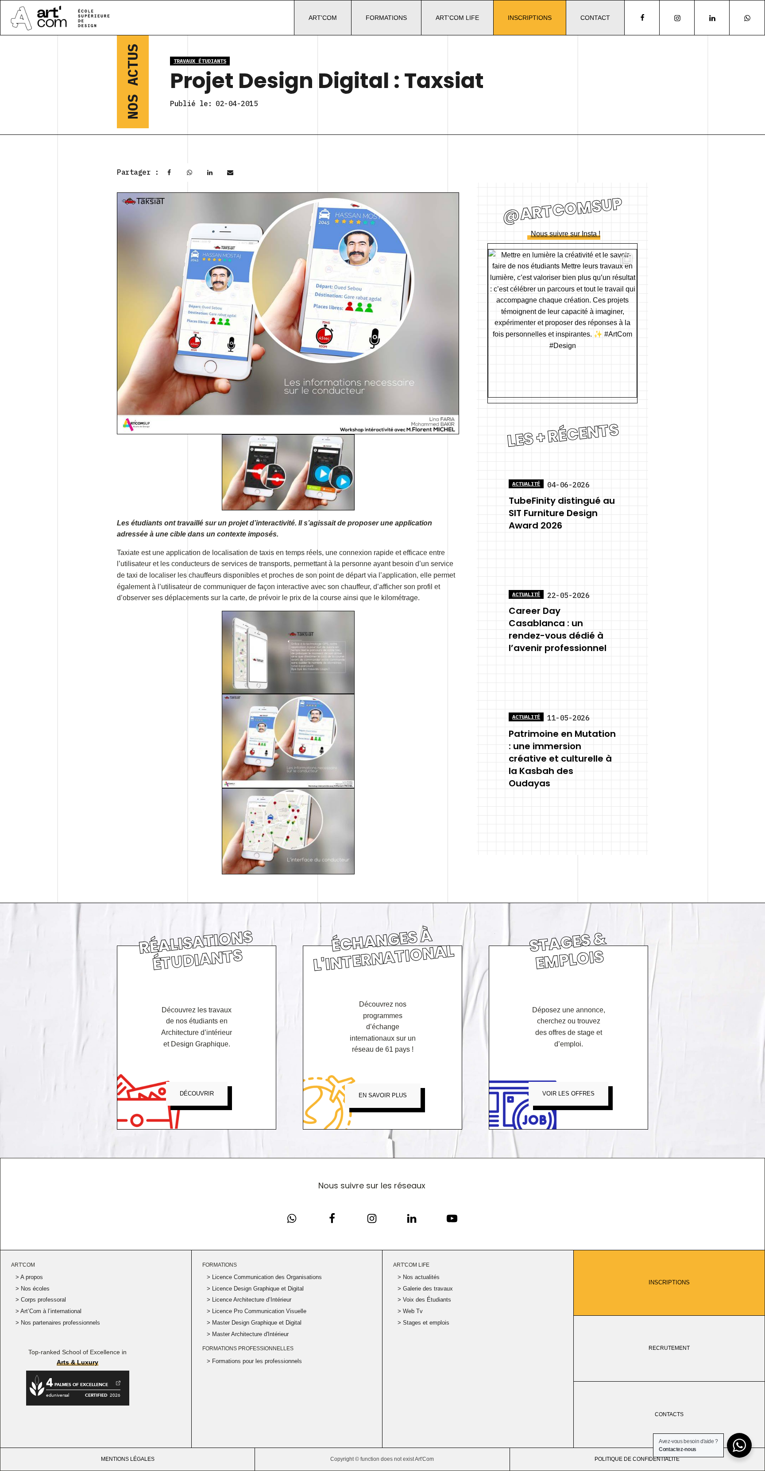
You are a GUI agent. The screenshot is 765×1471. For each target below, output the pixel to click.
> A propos (29, 1277)
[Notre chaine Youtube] (452, 1218)
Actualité (526, 483)
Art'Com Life (457, 17)
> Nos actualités (419, 1277)
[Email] (230, 172)
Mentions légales (128, 1459)
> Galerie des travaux (425, 1288)
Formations (386, 17)
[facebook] (642, 17)
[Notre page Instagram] (677, 17)
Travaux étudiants (200, 60)
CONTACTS (669, 1414)
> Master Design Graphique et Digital (254, 1322)
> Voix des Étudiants (424, 1299)
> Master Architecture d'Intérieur (248, 1334)
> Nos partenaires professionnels (57, 1322)
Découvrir (197, 1093)
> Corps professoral (40, 1299)
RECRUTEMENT (669, 1348)
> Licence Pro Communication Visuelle (256, 1311)
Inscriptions (530, 17)
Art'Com (323, 17)
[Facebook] (169, 172)
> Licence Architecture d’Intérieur (249, 1299)
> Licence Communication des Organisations (264, 1277)
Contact (595, 17)
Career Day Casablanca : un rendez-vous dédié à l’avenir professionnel (558, 629)
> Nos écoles (32, 1288)
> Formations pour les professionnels (254, 1361)
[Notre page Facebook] (292, 1218)
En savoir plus (383, 1095)
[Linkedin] (210, 172)
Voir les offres (568, 1093)
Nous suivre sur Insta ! (565, 234)
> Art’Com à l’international (48, 1311)
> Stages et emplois (423, 1322)
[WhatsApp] (189, 172)
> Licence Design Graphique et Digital (255, 1288)
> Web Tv (410, 1311)
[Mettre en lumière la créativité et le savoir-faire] (562, 323)
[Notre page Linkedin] (712, 17)
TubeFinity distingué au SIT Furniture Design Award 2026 (562, 513)
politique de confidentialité (637, 1459)
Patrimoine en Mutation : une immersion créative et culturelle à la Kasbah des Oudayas (562, 758)
